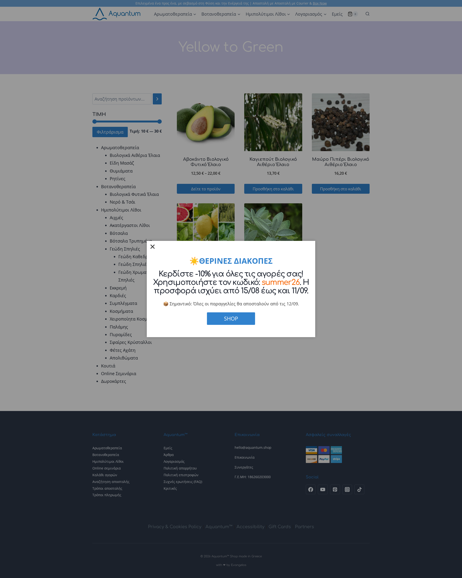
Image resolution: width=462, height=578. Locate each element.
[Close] (152, 246)
